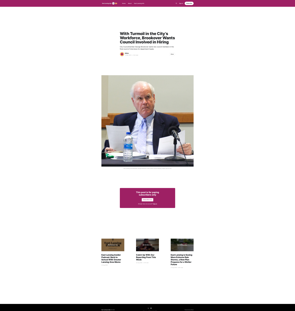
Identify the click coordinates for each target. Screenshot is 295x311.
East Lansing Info (139, 3)
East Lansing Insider (106, 309)
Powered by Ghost (189, 309)
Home (124, 3)
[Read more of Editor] (122, 54)
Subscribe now (147, 199)
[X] (148, 308)
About (130, 3)
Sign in (181, 3)
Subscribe (189, 3)
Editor (127, 53)
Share (172, 54)
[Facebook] (151, 308)
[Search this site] (176, 3)
